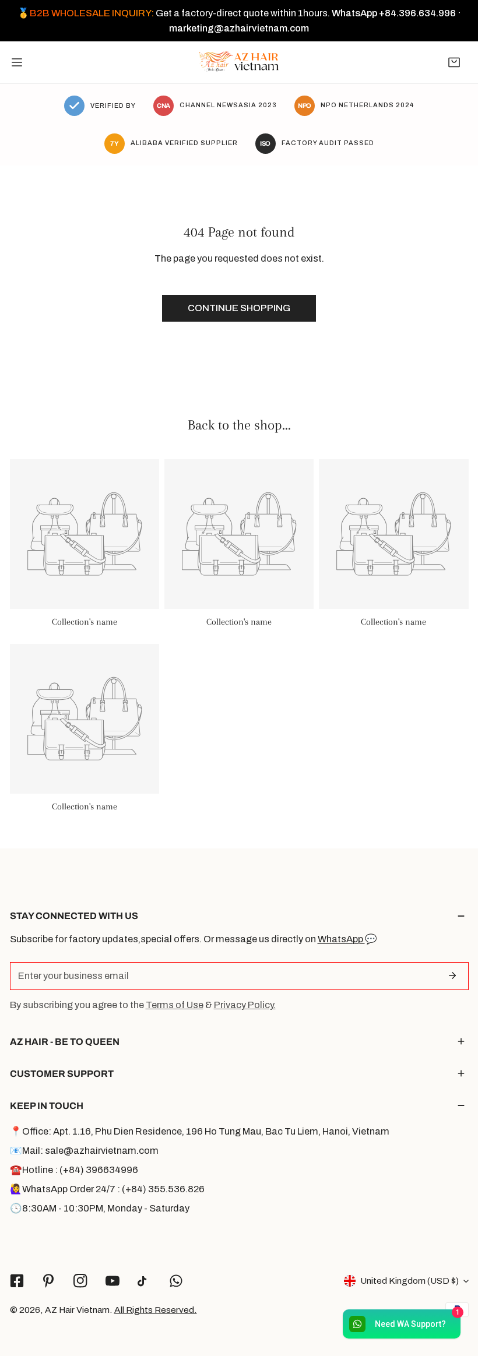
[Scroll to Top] (456, 1293)
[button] (454, 62)
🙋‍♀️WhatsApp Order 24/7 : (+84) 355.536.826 (107, 1189)
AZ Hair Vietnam (77, 1310)
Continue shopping (239, 308)
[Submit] (453, 975)
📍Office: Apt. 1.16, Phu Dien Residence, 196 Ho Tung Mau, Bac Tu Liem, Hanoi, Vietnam (199, 1131)
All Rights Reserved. (155, 1310)
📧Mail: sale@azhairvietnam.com (84, 1151)
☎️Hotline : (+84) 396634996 (74, 1170)
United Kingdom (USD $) (409, 1280)
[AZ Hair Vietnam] (239, 62)
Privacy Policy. (245, 1005)
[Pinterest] (49, 1281)
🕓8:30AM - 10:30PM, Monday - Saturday (99, 1208)
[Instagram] (81, 1281)
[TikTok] (144, 1281)
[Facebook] (17, 1281)
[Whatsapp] (176, 1281)
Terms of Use (174, 1005)
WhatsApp (341, 939)
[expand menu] (17, 62)
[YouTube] (112, 1281)
